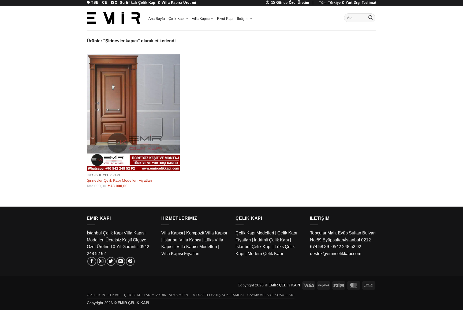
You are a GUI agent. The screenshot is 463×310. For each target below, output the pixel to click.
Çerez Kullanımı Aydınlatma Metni (156, 295)
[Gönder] (370, 18)
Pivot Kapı (225, 19)
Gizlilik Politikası (104, 295)
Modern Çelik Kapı (265, 253)
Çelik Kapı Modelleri (255, 233)
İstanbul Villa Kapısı (182, 240)
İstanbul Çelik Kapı (253, 246)
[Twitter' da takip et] (111, 261)
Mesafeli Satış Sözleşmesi (218, 295)
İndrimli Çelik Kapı (271, 240)
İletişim (242, 19)
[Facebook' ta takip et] (91, 261)
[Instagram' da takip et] (101, 261)
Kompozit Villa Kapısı (206, 233)
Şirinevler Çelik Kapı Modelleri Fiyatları (119, 180)
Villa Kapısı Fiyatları (180, 253)
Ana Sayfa (156, 19)
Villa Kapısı (201, 19)
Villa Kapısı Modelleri (197, 246)
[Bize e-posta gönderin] (120, 261)
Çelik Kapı (177, 19)
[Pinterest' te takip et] (130, 261)
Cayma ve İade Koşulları (270, 295)
